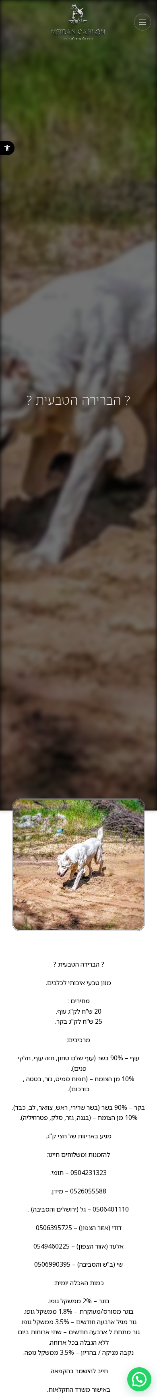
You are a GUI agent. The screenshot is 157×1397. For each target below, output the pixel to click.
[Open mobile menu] (142, 22)
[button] (7, 148)
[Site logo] (78, 21)
